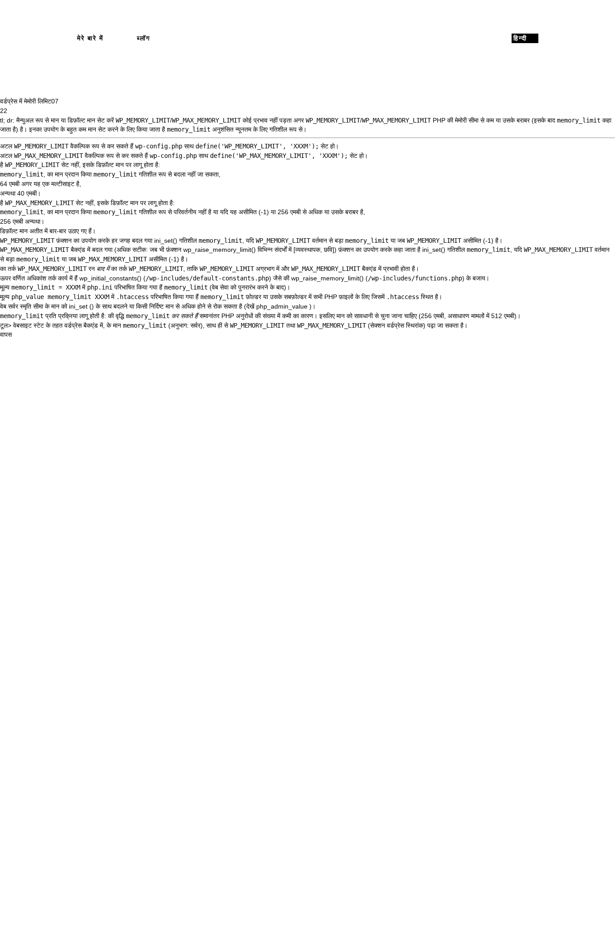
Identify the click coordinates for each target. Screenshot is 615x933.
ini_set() (165, 240)
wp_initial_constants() (110, 278)
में (46, 231)
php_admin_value (282, 306)
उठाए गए (77, 231)
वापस (6, 334)
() (91, 306)
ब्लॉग (143, 38)
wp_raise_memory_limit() (219, 249)
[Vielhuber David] (308, 38)
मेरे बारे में (90, 38)
